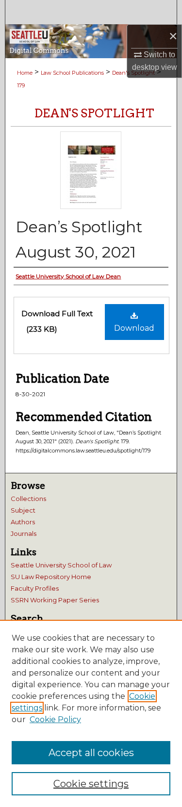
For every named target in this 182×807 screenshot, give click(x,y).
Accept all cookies (91, 753)
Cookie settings (91, 784)
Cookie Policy (55, 719)
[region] (91, 713)
